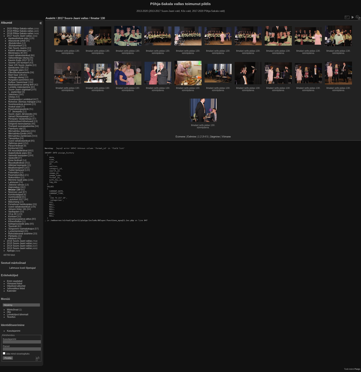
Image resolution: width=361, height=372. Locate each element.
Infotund (12, 238)
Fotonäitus (13, 172)
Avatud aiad (14, 106)
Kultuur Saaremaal (17, 82)
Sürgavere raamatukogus (21, 228)
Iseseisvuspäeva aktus (19, 219)
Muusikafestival (16, 162)
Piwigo (357, 369)
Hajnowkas (14, 187)
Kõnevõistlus (14, 221)
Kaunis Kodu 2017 (17, 60)
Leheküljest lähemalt (17, 314)
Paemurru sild (15, 128)
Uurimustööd (14, 197)
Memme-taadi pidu (17, 180)
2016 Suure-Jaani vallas (19, 241)
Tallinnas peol (15, 143)
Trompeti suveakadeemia (21, 126)
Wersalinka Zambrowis (20, 136)
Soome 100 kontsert (18, 62)
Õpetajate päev (16, 70)
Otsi (9, 312)
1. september (15, 92)
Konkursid (13, 148)
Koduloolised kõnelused (20, 121)
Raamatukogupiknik (18, 109)
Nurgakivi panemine (18, 79)
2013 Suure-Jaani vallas (19, 248)
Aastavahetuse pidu (18, 38)
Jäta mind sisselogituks (17, 353)
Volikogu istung (16, 77)
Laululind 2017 (16, 199)
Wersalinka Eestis (17, 133)
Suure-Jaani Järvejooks (20, 114)
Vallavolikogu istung (18, 58)
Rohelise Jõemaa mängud (21, 101)
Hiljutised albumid (16, 286)
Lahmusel (13, 182)
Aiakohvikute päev (17, 153)
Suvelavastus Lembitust (20, 99)
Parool (6, 346)
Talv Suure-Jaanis (17, 48)
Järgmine (215, 136)
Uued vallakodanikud (19, 55)
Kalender (11, 291)
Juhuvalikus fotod (16, 288)
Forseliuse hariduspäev (20, 204)
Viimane (226, 136)
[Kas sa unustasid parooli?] (37, 358)
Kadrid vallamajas (17, 50)
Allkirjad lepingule (17, 165)
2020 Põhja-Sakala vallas (20, 28)
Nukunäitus (14, 177)
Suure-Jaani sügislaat (19, 89)
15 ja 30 (12, 214)
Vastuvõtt (12, 158)
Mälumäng (13, 202)
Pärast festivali (15, 145)
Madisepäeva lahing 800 (21, 84)
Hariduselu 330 (16, 67)
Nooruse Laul (15, 192)
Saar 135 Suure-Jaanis (20, 65)
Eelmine (191, 136)
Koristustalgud (15, 194)
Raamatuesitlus (16, 175)
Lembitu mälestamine (19, 87)
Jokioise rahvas (16, 184)
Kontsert (12, 216)
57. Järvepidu (15, 111)
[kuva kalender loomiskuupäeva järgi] (358, 17)
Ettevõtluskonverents (19, 72)
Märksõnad (12, 309)
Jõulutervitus (14, 43)
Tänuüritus (13, 138)
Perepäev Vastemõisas (20, 119)
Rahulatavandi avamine (20, 233)
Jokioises (13, 94)
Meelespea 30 (15, 53)
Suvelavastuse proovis (19, 104)
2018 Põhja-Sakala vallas (20, 33)
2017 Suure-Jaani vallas (19, 36)
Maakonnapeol (16, 167)
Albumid (6, 22)
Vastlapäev (14, 211)
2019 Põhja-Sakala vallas (20, 31)
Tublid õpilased (16, 170)
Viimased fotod (14, 283)
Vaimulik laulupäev (18, 155)
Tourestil (12, 226)
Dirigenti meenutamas (19, 123)
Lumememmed (16, 231)
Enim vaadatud (14, 281)
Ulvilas (11, 97)
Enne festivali (15, 160)
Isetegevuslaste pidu (18, 224)
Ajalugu (11, 250)
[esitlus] (352, 17)
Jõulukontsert (15, 45)
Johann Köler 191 (17, 209)
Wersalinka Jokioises (19, 131)
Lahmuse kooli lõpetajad (22, 267)
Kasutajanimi (13, 331)
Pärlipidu (12, 236)
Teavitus (11, 317)
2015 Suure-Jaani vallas (19, 243)
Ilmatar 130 (14, 189)
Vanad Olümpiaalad (18, 116)
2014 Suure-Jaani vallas (19, 245)
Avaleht (50, 18)
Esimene (180, 136)
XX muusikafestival (18, 150)
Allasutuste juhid (16, 40)
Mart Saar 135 (15, 75)
